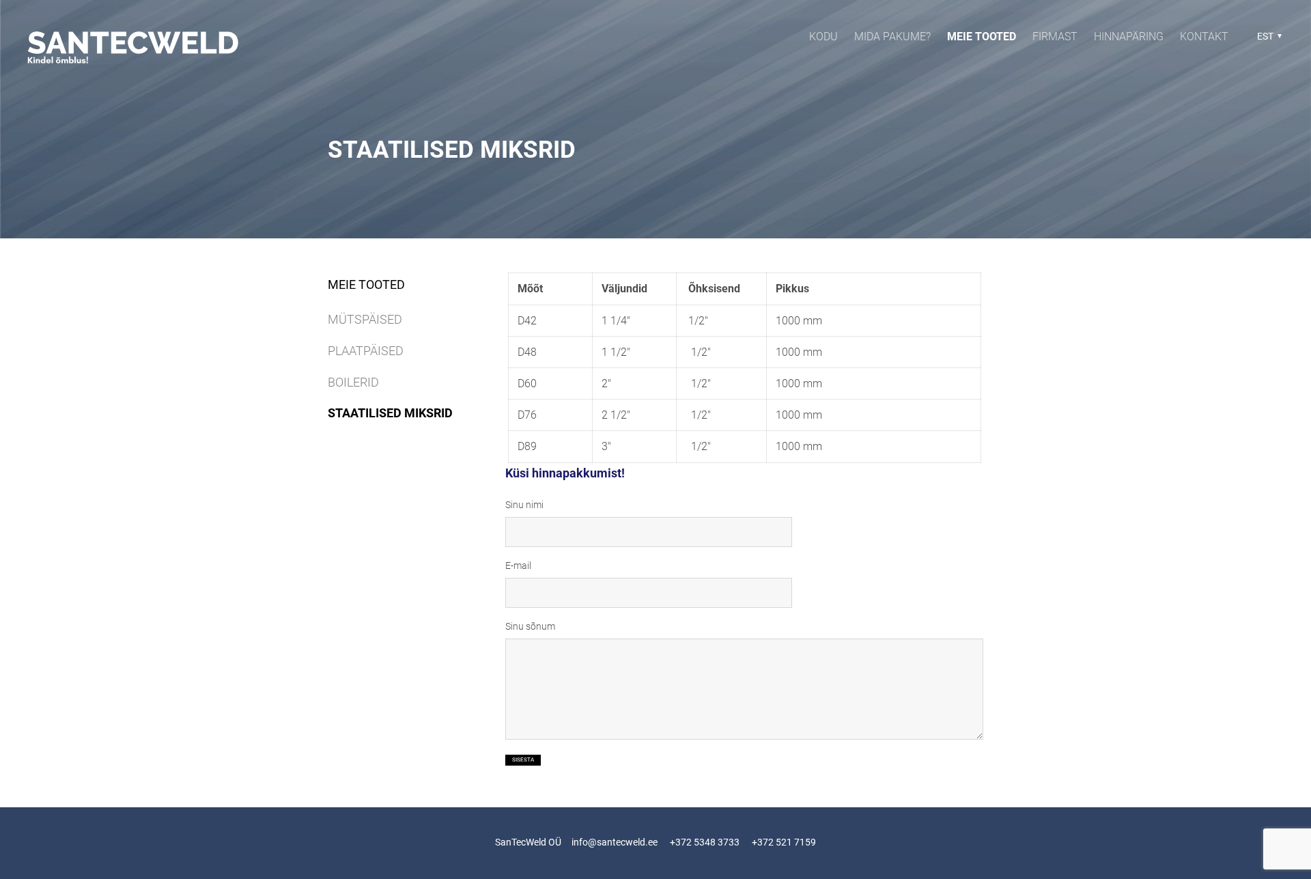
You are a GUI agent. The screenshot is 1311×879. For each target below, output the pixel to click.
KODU (823, 36)
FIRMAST (1054, 36)
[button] (1268, 36)
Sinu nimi (524, 504)
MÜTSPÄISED (365, 319)
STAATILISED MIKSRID (390, 413)
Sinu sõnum (530, 626)
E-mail (518, 565)
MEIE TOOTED (981, 36)
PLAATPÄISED (366, 351)
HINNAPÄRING (1129, 36)
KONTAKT (1204, 36)
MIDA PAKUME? (892, 36)
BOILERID (353, 382)
